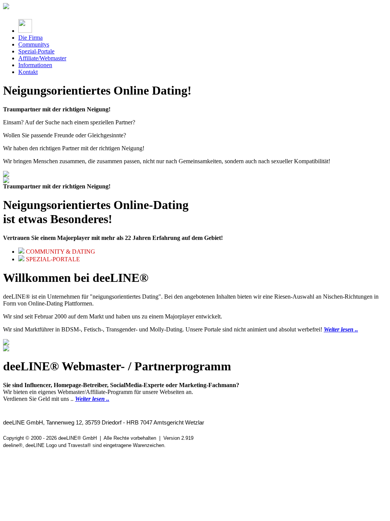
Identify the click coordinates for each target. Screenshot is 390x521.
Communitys (33, 44)
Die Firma (30, 37)
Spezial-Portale (36, 51)
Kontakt (28, 72)
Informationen (35, 65)
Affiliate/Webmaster (42, 58)
